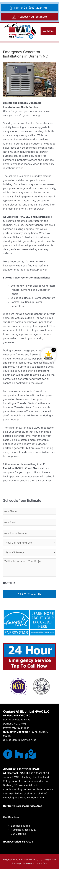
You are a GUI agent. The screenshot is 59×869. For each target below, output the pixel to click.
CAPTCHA (9, 583)
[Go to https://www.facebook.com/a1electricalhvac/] (8, 754)
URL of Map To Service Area (19, 739)
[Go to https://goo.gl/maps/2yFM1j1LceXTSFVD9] (30, 754)
